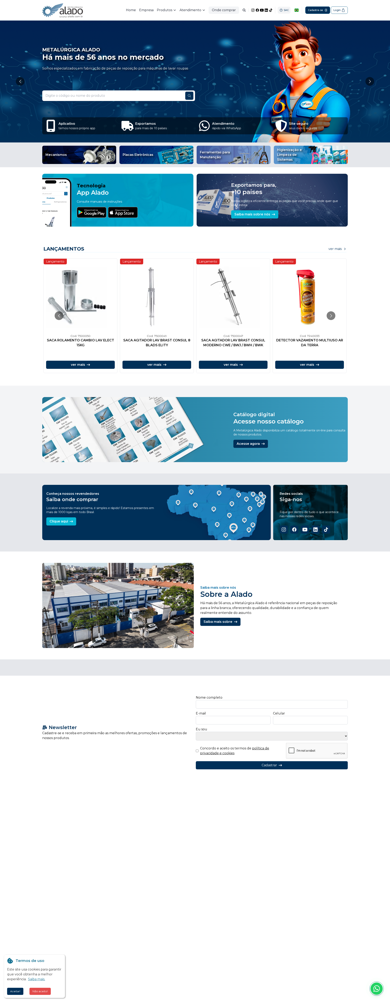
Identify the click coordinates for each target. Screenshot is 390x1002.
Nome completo (209, 697)
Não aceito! (40, 991)
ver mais (335, 249)
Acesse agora (248, 444)
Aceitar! (15, 991)
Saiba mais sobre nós (252, 214)
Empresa (146, 10)
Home (131, 10)
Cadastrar (269, 765)
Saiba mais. (36, 979)
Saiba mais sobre (218, 622)
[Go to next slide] (369, 81)
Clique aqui (59, 521)
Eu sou (201, 729)
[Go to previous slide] (20, 81)
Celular (279, 713)
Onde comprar (224, 10)
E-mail (201, 713)
